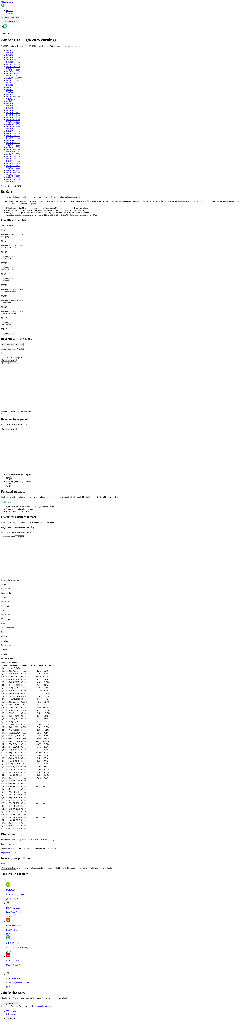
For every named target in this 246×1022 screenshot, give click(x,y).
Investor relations (74, 46)
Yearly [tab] (13, 360)
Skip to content (7, 2)
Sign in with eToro (11, 21)
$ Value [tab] (5, 363)
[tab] (7, 344)
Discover (9, 10)
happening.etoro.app (44, 1006)
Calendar (9, 13)
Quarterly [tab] (5, 360)
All (2, 879)
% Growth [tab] (13, 363)
